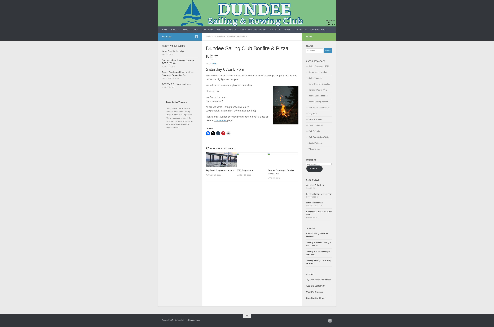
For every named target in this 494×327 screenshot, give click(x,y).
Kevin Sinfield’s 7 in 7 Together (319, 194)
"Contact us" (220, 120)
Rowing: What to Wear (317, 90)
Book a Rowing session (318, 102)
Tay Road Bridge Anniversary (220, 170)
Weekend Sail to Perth (315, 185)
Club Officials (314, 131)
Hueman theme (194, 320)
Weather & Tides (315, 119)
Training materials (315, 125)
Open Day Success (314, 292)
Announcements (215, 37)
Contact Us (275, 30)
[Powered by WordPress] (172, 320)
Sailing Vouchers (315, 78)
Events (231, 37)
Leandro (213, 63)
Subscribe (314, 168)
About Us (175, 30)
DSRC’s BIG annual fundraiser (176, 84)
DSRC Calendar (190, 30)
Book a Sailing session (318, 96)
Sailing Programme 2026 (318, 66)
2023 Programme (245, 170)
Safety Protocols (315, 143)
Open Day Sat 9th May (173, 51)
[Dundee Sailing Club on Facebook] (196, 36)
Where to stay (314, 149)
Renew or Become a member (253, 30)
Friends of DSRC (317, 30)
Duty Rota (312, 113)
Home (164, 30)
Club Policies (300, 30)
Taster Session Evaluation (319, 84)
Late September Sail (314, 203)
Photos (287, 30)
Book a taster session (226, 30)
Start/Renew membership (319, 107)
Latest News (207, 30)
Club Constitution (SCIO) (318, 137)
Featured (242, 37)
